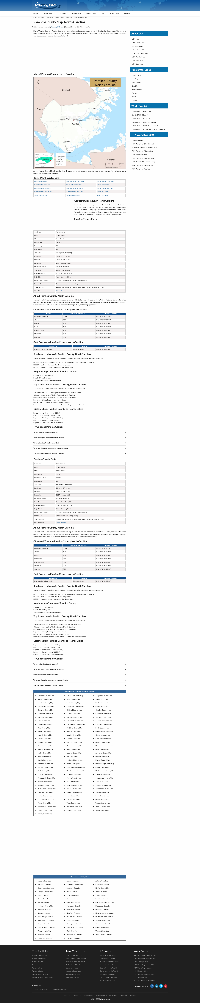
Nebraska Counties (102, 909)
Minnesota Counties (74, 906)
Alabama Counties (44, 881)
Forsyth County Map (45, 735)
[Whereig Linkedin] (156, 986)
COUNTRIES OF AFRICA (141, 119)
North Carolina (59, 17)
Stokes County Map (45, 796)
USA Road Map (137, 60)
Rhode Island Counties (103, 924)
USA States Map (138, 43)
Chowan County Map (103, 717)
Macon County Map (102, 760)
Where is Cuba (37, 971)
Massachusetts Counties (104, 902)
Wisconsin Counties (45, 938)
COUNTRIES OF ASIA (140, 115)
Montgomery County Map (76, 767)
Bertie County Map (73, 703)
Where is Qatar (37, 962)
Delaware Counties (73, 888)
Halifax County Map (102, 742)
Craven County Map (45, 724)
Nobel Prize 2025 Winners (75, 965)
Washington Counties (74, 934)
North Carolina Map (40, 181)
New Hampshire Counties (104, 913)
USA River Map (137, 64)
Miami (134, 97)
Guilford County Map (74, 742)
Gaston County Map (102, 735)
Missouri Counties (44, 909)
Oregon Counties (44, 924)
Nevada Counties (44, 913)
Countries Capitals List (108, 965)
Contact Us (77, 995)
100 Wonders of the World (109, 962)
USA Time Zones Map (140, 53)
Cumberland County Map (76, 724)
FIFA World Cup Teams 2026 (142, 165)
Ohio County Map (73, 920)
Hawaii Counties (72, 892)
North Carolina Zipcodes (42, 185)
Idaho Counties (101, 892)
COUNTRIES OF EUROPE (141, 111)
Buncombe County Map (75, 706)
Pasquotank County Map (47, 778)
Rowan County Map (74, 789)
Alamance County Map (46, 696)
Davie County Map (102, 728)
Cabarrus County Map (45, 710)
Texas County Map (44, 931)
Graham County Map (74, 739)
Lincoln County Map (45, 760)
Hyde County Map (102, 749)
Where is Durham (102, 192)
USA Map (135, 39)
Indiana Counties (73, 895)
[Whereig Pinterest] (165, 986)
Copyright (123, 995)
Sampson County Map (45, 792)
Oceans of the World (107, 958)
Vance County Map (44, 803)
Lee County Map (72, 756)
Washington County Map (47, 807)
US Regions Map (138, 50)
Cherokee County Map (75, 717)
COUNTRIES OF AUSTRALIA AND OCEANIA (148, 129)
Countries (76, 13)
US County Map (137, 46)
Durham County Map (74, 731)
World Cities (90, 13)
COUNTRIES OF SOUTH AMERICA (145, 126)
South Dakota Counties (75, 927)
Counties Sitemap (72, 977)
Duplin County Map (45, 731)
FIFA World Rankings (139, 155)
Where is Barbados (39, 965)
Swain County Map (102, 796)
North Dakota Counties (46, 920)
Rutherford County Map (104, 789)
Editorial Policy (101, 995)
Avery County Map (102, 699)
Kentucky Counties (74, 899)
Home (35, 13)
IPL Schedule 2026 (140, 971)
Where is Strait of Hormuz (75, 962)
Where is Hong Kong (39, 955)
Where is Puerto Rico (40, 974)
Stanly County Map (102, 792)
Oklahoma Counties (102, 920)
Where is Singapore (39, 958)
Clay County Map (44, 721)
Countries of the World (108, 968)
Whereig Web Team (57, 27)
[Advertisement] (79, 55)
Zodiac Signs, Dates (73, 974)
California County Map (75, 884)
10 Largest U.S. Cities (74, 955)
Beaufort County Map (45, 703)
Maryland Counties (73, 902)
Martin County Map (74, 764)
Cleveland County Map (75, 721)
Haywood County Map (75, 746)
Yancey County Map (45, 814)
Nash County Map (44, 771)
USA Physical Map (138, 57)
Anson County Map (45, 699)
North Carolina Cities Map (105, 181)
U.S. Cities (114, 13)
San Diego (135, 86)
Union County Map (102, 799)
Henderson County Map (104, 746)
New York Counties (74, 913)
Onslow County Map (45, 774)
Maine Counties (43, 902)
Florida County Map (102, 888)
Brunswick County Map (46, 706)
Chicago (135, 100)
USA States (49, 17)
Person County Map (45, 781)
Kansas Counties (44, 899)
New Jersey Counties (45, 917)
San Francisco (137, 89)
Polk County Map (101, 781)
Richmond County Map (75, 785)
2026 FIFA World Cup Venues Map (144, 147)
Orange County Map (74, 774)
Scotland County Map (74, 792)
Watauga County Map (74, 807)
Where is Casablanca (73, 971)
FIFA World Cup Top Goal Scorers (144, 158)
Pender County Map (74, 778)
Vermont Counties (102, 931)
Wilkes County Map (45, 810)
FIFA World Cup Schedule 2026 (145, 955)
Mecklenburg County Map (104, 764)
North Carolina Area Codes (42, 188)
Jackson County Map (74, 753)
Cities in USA (137, 75)
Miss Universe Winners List (76, 958)
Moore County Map (102, 767)
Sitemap (133, 995)
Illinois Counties (43, 895)
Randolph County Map (46, 785)
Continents (62, 13)
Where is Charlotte (103, 185)
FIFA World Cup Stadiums (141, 169)
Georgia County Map (45, 892)
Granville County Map (103, 739)
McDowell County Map (75, 760)
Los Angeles (136, 79)
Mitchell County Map (45, 767)
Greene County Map (45, 742)
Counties (69, 17)
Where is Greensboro (73, 195)
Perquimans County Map (104, 778)
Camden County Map (103, 710)
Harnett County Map (45, 746)
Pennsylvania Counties (75, 924)
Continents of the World (109, 971)
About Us (66, 995)
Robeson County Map (103, 785)
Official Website (61, 291)
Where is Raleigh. (102, 195)
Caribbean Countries (107, 974)
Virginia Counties (44, 934)
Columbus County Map (103, 721)
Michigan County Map (45, 906)
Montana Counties (73, 909)
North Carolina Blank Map (74, 188)
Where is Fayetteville (40, 195)
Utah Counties (72, 931)
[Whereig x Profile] (161, 986)
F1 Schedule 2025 (140, 977)
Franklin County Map (74, 735)
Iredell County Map (45, 753)
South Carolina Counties (46, 927)
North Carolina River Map (105, 188)
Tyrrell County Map (73, 799)
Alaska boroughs (73, 881)
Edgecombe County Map (104, 731)
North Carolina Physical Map (43, 192)
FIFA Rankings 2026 (141, 962)
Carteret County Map (45, 714)
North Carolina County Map (75, 181)
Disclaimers (113, 995)
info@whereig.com (60, 989)
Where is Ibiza (37, 968)
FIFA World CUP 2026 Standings (143, 162)
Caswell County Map (74, 714)
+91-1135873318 (41, 989)
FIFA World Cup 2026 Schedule (143, 144)
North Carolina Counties (104, 917)
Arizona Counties (101, 881)
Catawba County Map (103, 714)
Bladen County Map (102, 703)
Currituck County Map (103, 724)
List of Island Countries (108, 977)
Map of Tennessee (102, 927)
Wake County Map (73, 803)
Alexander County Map (75, 696)
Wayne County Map (102, 807)
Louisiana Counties (102, 899)
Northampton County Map (105, 771)
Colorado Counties (102, 884)
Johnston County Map (103, 753)
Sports (126, 13)
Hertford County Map (45, 749)
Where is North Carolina (74, 185)
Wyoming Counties (73, 938)
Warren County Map (102, 803)
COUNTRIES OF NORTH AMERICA (145, 122)
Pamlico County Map (102, 774)
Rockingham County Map (47, 789)
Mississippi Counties (102, 906)
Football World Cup (139, 140)
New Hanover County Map (76, 771)
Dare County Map (44, 728)
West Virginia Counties (103, 934)
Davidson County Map (75, 728)
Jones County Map (44, 756)
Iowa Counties (100, 895)
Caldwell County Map (74, 710)
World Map (48, 13)
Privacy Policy (88, 995)
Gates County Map (44, 739)
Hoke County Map (73, 749)
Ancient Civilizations (107, 980)
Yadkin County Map (102, 810)
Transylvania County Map (47, 799)
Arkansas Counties (44, 884)
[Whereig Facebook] (152, 986)
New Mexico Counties (75, 917)
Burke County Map (102, 706)
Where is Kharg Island (108, 955)
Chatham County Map (45, 717)
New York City (137, 82)
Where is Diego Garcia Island (42, 977)
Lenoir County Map (102, 756)
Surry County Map (73, 796)
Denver (134, 93)
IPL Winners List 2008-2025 (144, 974)
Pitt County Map (73, 781)
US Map (41, 17)
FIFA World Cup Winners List (142, 151)
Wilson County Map (74, 810)
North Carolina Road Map (74, 192)
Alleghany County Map (103, 696)
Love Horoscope (72, 968)
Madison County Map (45, 764)
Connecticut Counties (46, 888)
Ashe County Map (73, 699)
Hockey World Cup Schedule (144, 980)
